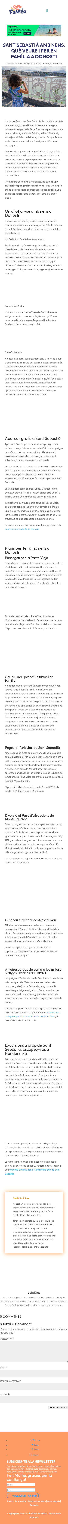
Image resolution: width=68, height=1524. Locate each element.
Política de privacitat (16, 1501)
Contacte (34, 1505)
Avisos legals (53, 1501)
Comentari (7, 1338)
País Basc (57, 63)
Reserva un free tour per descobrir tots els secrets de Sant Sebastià (34, 642)
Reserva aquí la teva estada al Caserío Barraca (34, 408)
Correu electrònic (10, 1381)
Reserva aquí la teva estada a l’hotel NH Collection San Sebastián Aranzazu (34, 290)
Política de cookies (37, 1501)
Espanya (47, 63)
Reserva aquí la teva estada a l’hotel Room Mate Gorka (34, 338)
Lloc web (5, 1394)
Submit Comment (58, 1407)
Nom (3, 1367)
